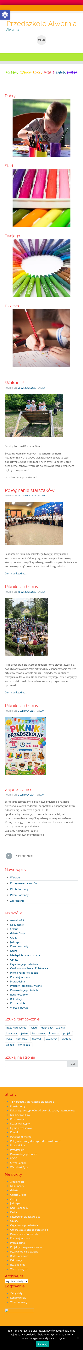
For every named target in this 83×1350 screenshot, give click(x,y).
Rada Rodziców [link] (19, 994)
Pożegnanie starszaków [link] (30, 490)
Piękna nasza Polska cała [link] (24, 972)
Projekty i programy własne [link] (26, 985)
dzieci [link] (33, 1027)
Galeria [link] (14, 929)
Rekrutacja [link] (16, 999)
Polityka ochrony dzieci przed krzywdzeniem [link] (35, 1141)
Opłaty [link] (14, 959)
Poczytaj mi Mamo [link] (20, 1136)
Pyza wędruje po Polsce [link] (23, 1154)
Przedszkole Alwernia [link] (41, 23)
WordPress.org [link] (18, 1302)
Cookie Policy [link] (17, 1106)
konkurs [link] (54, 1033)
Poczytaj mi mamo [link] (20, 977)
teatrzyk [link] (37, 1039)
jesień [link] (24, 1033)
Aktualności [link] (17, 920)
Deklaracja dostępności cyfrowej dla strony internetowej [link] (42, 1110)
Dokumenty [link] (17, 924)
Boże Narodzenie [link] (16, 1027)
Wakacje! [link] (14, 382)
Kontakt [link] (14, 1132)
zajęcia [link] (10, 1044)
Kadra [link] (13, 951)
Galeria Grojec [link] (18, 933)
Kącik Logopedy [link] (19, 946)
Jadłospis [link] (15, 942)
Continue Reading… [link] (16, 573)
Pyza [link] (9, 1039)
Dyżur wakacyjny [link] (20, 1123)
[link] (5, 15)
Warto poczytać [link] (19, 1007)
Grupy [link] (13, 937)
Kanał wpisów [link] (18, 1297)
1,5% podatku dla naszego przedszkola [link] (32, 1101)
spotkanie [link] (22, 1039)
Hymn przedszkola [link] (21, 1128)
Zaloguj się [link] (16, 1293)
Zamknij (42, 1344)
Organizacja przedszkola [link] (24, 964)
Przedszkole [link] (17, 1150)
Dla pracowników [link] (20, 1115)
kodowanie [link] (38, 1033)
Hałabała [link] (11, 1033)
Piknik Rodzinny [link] (21, 586)
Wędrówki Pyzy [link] (19, 1167)
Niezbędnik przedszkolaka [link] (25, 955)
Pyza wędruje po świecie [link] (24, 990)
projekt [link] (67, 1033)
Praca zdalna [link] (17, 981)
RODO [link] (13, 1158)
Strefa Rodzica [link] (18, 1163)
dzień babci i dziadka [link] (53, 1027)
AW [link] (43, 387)
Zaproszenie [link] (18, 789)
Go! (73, 1063)
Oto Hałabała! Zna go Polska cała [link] (29, 968)
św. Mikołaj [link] (24, 1044)
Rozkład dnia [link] (17, 1003)
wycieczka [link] (51, 1039)
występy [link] (66, 1039)
